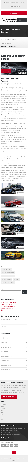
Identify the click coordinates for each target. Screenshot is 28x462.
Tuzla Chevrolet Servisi (7, 308)
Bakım (2, 406)
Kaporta (3, 417)
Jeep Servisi (4, 351)
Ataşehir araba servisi (7, 269)
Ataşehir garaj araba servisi (8, 272)
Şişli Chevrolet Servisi (6, 310)
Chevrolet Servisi (6, 347)
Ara (2, 289)
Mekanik (3, 408)
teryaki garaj (16, 279)
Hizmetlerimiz (4, 404)
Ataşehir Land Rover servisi (8, 276)
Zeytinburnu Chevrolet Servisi (8, 302)
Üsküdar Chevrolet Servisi (7, 304)
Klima (2, 410)
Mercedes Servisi (6, 365)
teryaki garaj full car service (8, 282)
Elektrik (2, 412)
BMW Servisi (4, 342)
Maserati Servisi (5, 360)
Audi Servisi (4, 338)
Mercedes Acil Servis (9, 396)
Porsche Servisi (5, 369)
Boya (2, 419)
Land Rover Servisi (17, 266)
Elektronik (3, 415)
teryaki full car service (7, 279)
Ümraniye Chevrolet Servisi (8, 306)
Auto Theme (8, 457)
